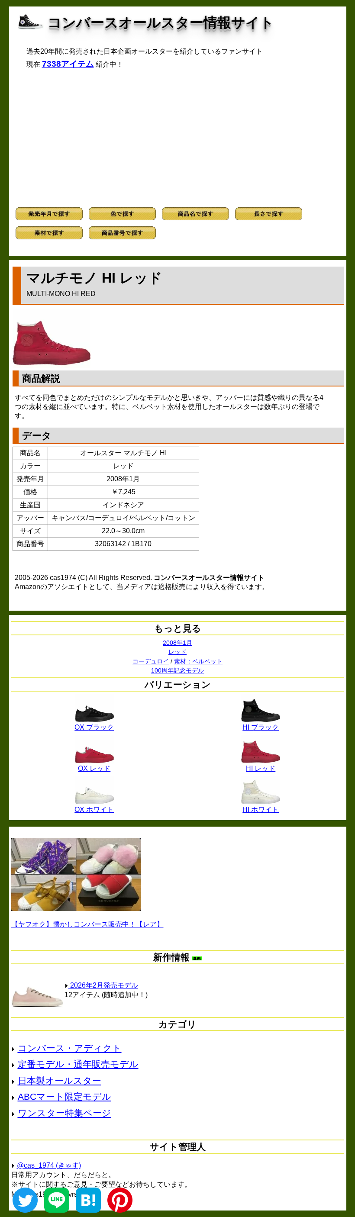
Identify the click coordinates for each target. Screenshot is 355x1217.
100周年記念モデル (177, 670)
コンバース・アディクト (70, 1048)
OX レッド (94, 768)
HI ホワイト (260, 809)
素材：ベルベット (198, 661)
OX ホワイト (94, 809)
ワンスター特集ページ (64, 1113)
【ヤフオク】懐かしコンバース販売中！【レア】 (87, 924)
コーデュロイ (150, 661)
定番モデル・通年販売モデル (78, 1064)
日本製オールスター (59, 1080)
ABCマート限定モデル (64, 1096)
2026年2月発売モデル (103, 985)
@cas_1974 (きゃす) (49, 1165)
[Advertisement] (177, 138)
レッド (177, 651)
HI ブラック (260, 727)
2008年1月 (177, 642)
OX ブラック (94, 727)
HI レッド (260, 768)
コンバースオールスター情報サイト (161, 22)
